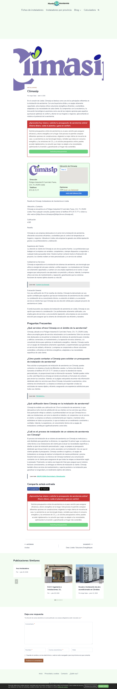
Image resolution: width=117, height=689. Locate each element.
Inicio (41, 674)
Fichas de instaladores (32, 9)
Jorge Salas (33, 96)
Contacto (64, 674)
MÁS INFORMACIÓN (74, 193)
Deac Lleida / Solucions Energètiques (79, 546)
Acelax (29, 546)
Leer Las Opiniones (71, 190)
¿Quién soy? (74, 674)
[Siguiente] (100, 581)
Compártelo (34, 489)
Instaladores (32, 87)
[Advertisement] (58, 26)
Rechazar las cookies (90, 686)
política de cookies (63, 687)
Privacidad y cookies (52, 674)
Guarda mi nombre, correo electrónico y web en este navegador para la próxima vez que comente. (58, 655)
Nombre (28, 650)
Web (74, 650)
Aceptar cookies (103, 686)
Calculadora (90, 9)
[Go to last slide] (16, 581)
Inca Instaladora (22, 568)
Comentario (30, 624)
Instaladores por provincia (59, 9)
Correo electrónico (56, 650)
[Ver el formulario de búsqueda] (98, 9)
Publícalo (45, 489)
